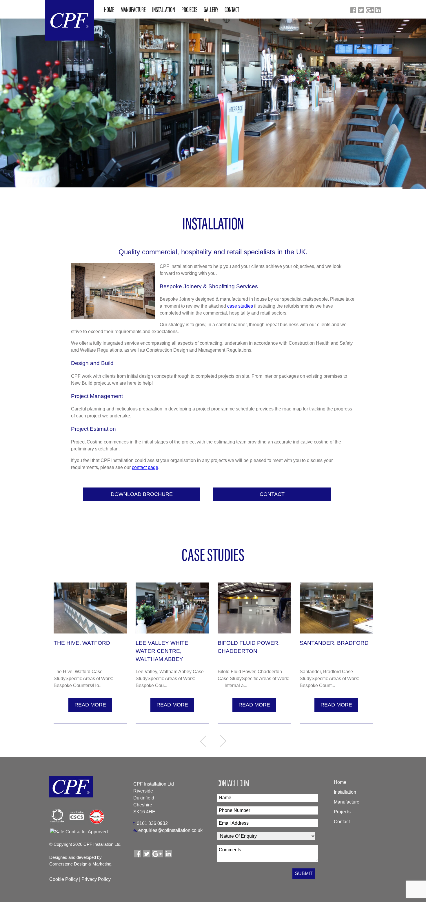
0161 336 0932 (150, 823)
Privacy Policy (96, 879)
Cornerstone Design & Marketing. (80, 863)
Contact (272, 494)
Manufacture (346, 801)
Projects (342, 811)
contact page (145, 467)
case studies (240, 306)
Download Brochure (142, 494)
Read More (90, 705)
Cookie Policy (63, 879)
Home (340, 782)
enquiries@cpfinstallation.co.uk (168, 830)
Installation (345, 792)
